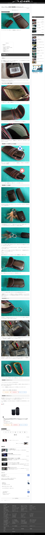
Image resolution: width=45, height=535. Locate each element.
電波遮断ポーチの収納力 (6, 48)
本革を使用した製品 (6, 61)
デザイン (4, 45)
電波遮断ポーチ (4, 44)
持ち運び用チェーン (5, 49)
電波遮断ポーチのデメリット (6, 50)
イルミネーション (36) (6, 506)
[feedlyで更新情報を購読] (14, 434)
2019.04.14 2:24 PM (5, 492)
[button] (25, 432)
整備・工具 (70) (14, 505)
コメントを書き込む (15, 498)
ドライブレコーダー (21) (32, 506)
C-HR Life (3, 482)
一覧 (7, 512)
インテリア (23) (14, 506)
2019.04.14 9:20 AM (4, 483)
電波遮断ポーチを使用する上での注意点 (7, 47)
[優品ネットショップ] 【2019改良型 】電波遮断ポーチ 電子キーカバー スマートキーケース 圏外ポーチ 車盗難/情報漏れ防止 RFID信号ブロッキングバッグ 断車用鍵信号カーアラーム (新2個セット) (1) (16, 419)
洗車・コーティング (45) (24, 505)
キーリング (4, 245)
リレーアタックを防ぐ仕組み (6, 46)
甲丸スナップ (12, 244)
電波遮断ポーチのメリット (6, 51)
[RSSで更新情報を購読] (16, 434)
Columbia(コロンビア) (20, 337)
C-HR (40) (31, 505)
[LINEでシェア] (20, 432)
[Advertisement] (15, 36)
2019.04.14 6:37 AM (3, 475)
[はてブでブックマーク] (15, 432)
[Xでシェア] (6, 432)
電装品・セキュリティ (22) (24, 506)
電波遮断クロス (12, 102)
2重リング (24, 244)
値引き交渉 (14, 531)
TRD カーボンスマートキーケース (17, 224)
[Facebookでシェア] (10, 432)
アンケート (5, 531)
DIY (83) (5, 505)
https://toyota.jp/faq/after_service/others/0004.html (7, 479)
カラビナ (19, 247)
